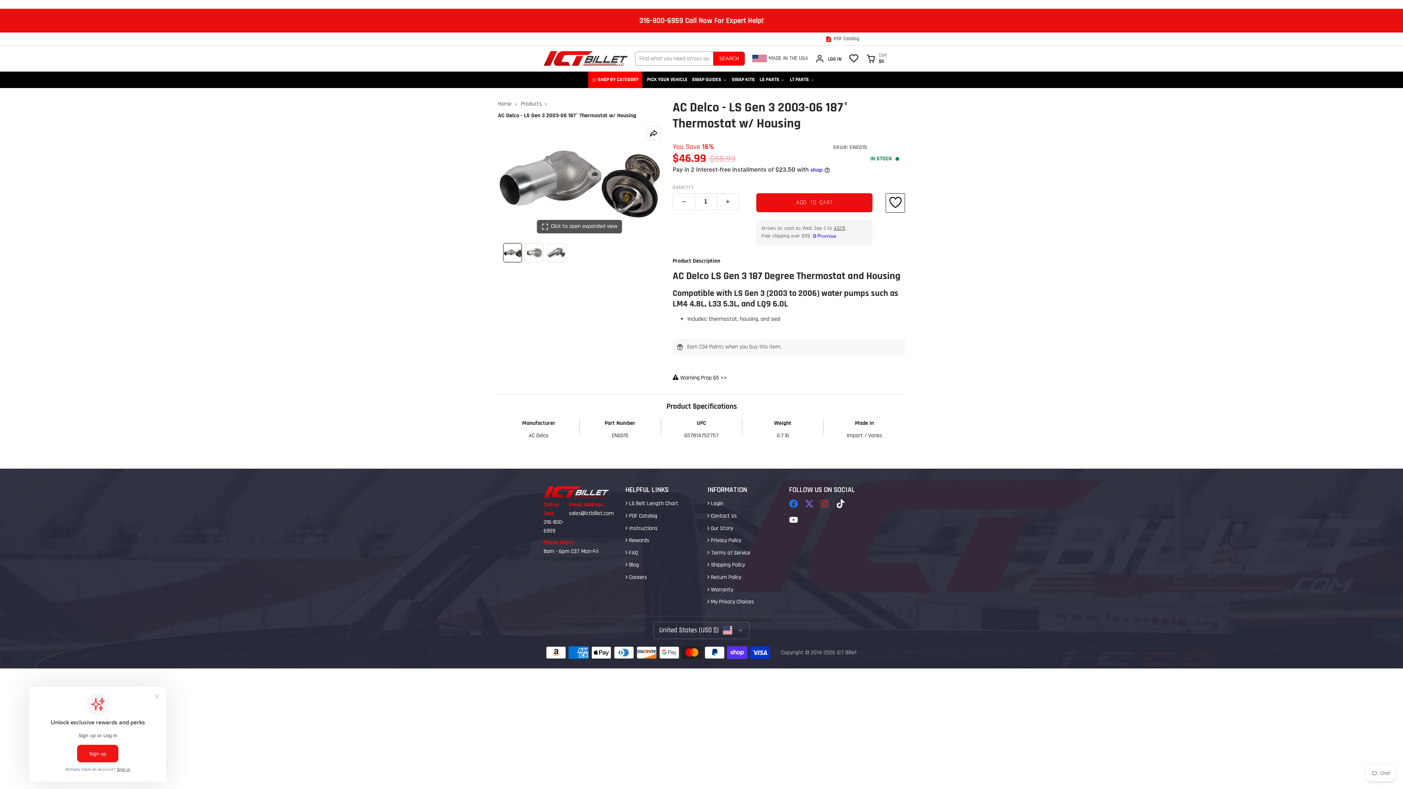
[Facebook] (793, 503)
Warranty (721, 590)
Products (531, 104)
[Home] (586, 58)
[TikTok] (841, 503)
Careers (637, 577)
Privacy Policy (725, 540)
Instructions (643, 528)
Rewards (638, 540)
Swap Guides (706, 79)
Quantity (683, 187)
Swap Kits (743, 79)
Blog (633, 565)
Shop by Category (618, 79)
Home (505, 104)
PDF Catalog (642, 516)
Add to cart (814, 202)
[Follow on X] (809, 503)
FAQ (633, 553)
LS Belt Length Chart (653, 503)
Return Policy (725, 577)
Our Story (721, 528)
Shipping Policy (727, 565)
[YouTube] (793, 519)
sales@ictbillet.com (591, 513)
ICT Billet (847, 652)
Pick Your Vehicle (667, 79)
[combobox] (674, 58)
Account (828, 58)
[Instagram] (825, 503)
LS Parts (769, 79)
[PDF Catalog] (842, 39)
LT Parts (799, 79)
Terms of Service (730, 553)
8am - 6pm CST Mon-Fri (571, 551)
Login (716, 503)
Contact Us (723, 516)
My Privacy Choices (732, 602)
